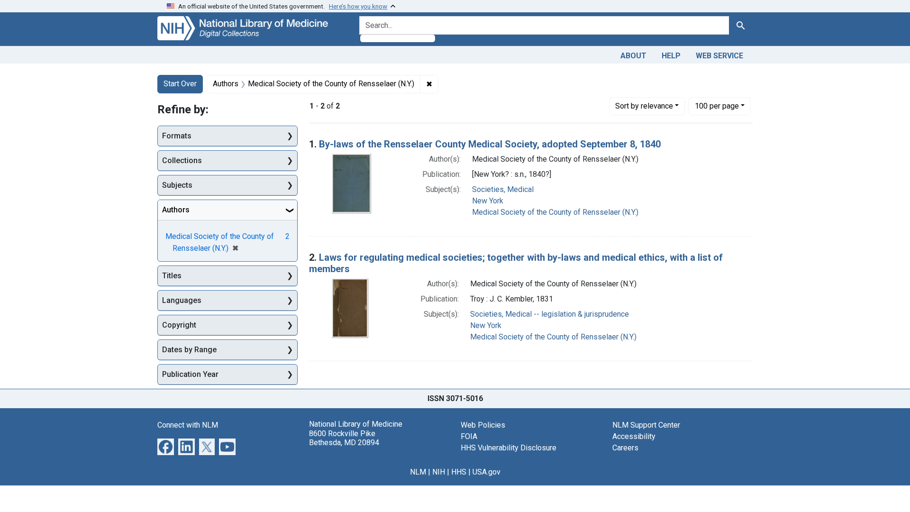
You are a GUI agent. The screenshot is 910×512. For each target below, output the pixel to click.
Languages (181, 300)
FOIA (469, 436)
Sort (644, 105)
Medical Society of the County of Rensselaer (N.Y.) (555, 212)
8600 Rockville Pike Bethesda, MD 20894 (344, 438)
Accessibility (633, 436)
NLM (418, 471)
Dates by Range (189, 349)
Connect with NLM (187, 425)
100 (717, 105)
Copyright (179, 324)
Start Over (180, 83)
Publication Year (190, 374)
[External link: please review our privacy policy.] (165, 446)
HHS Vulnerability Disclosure (508, 447)
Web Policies (483, 425)
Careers (625, 447)
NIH (438, 471)
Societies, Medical (503, 189)
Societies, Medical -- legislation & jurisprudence (549, 314)
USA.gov (486, 471)
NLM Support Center (646, 425)
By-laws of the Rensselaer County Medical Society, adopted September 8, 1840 (490, 144)
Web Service (719, 55)
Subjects (177, 185)
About (633, 55)
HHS (458, 471)
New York (487, 200)
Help (671, 55)
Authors (176, 209)
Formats (176, 135)
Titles (172, 275)
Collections (182, 160)
